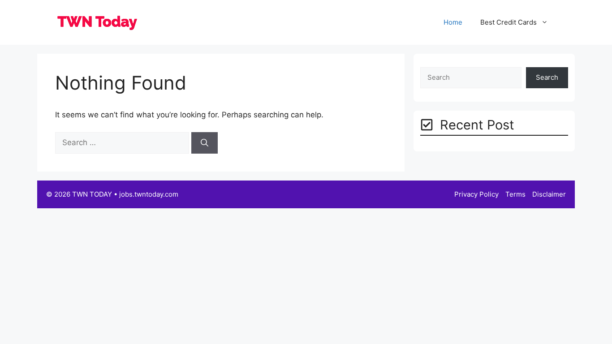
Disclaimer (549, 194)
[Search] (204, 143)
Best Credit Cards (508, 22)
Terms (515, 194)
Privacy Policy (476, 194)
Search (547, 77)
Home (453, 22)
